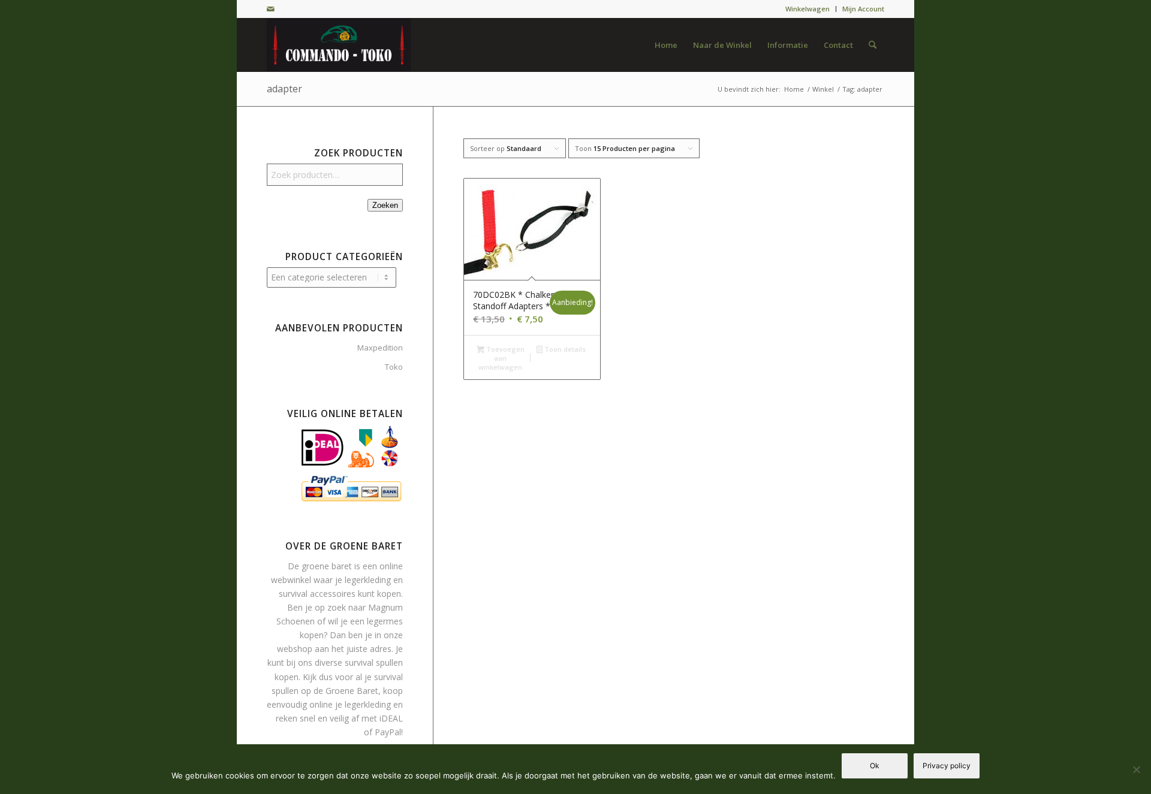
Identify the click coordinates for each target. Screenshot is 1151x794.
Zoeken (385, 205)
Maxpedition (380, 347)
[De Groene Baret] (339, 45)
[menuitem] (807, 9)
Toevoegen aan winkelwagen (501, 358)
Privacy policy (947, 765)
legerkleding (368, 579)
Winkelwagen (807, 8)
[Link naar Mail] (270, 9)
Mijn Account (863, 8)
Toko (394, 366)
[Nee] (1136, 769)
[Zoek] (872, 45)
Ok (874, 765)
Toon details (564, 349)
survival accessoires (317, 593)
